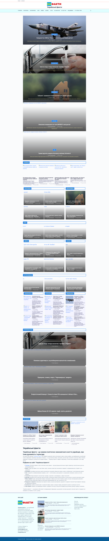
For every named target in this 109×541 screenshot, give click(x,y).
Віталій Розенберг (52, 97)
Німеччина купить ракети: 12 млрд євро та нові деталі (79, 318)
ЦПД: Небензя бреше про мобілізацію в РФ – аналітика (32, 216)
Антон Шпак (35, 298)
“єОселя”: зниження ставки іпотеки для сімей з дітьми (54, 95)
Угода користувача (78, 507)
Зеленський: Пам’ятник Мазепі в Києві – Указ (58, 307)
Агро (51, 10)
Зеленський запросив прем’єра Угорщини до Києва (46, 178)
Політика (26, 10)
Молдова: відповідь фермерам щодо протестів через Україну (75, 288)
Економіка (33, 10)
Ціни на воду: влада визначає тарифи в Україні (54, 67)
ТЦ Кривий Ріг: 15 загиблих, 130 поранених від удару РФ (33, 268)
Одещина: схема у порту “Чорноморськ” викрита (54, 377)
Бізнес (47, 10)
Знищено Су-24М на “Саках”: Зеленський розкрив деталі (54, 38)
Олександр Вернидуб (51, 126)
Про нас (76, 501)
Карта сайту (77, 508)
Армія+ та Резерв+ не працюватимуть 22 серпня (37, 307)
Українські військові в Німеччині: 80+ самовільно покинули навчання (62, 178)
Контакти (76, 502)
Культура (63, 10)
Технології (57, 10)
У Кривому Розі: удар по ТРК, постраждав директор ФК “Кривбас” (52, 253)
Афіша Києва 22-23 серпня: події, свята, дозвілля (54, 411)
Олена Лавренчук (52, 68)
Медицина (70, 10)
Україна (20, 10)
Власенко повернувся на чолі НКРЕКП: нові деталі (54, 124)
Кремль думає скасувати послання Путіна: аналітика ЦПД (53, 201)
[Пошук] (90, 10)
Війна (42, 10)
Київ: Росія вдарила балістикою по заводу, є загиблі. (74, 268)
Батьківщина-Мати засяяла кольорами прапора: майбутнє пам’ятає (30, 178)
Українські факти (54, 7)
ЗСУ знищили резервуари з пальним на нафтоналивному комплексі (79, 308)
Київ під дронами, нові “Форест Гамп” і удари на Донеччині (77, 178)
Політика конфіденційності (80, 505)
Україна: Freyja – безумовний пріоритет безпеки (37, 316)
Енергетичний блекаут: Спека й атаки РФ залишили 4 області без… (54, 394)
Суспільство (78, 10)
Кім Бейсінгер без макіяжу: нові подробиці (37, 297)
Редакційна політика (79, 504)
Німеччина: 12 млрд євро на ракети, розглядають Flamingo (58, 297)
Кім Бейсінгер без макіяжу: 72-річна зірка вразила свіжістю (58, 316)
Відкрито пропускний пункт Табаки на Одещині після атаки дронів (34, 254)
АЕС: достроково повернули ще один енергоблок (75, 216)
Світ (38, 10)
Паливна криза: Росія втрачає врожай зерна (31, 288)
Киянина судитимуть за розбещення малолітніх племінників (54, 360)
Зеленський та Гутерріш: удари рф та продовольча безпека (54, 268)
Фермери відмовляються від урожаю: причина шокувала (53, 288)
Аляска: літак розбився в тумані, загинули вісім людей (74, 236)
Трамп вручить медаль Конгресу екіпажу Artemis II (54, 153)
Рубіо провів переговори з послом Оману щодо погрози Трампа (54, 236)
